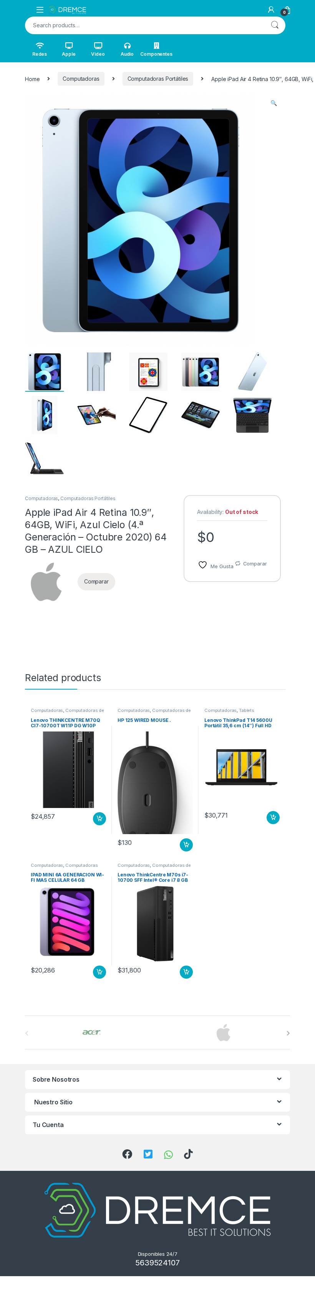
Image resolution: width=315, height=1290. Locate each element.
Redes (39, 54)
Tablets (246, 710)
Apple (68, 54)
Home (32, 78)
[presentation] (288, 1033)
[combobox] (144, 25)
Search (274, 25)
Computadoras (81, 78)
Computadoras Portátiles (158, 78)
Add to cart (99, 818)
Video (97, 54)
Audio (127, 54)
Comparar (255, 563)
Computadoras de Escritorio (67, 713)
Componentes (156, 54)
